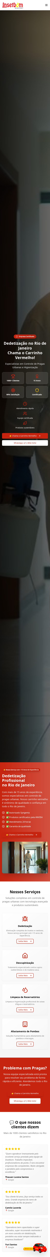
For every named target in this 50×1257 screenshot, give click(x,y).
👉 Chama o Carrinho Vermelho (23, 436)
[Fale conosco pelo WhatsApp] (34, 1248)
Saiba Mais (23, 941)
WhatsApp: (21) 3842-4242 (25, 443)
